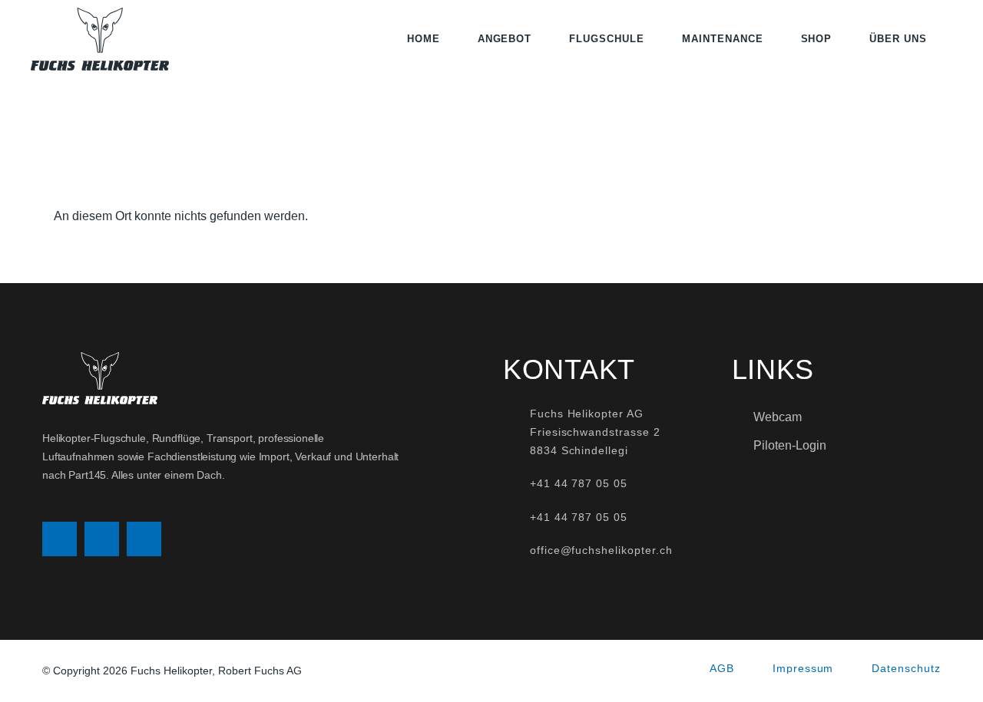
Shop (816, 38)
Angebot (505, 38)
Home (423, 38)
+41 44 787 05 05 (578, 483)
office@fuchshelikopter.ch (601, 550)
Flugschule (606, 38)
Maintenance (722, 38)
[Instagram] (59, 539)
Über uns (898, 38)
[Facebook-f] (101, 539)
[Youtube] (144, 539)
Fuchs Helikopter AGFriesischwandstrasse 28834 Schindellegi (595, 431)
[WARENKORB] (947, 39)
